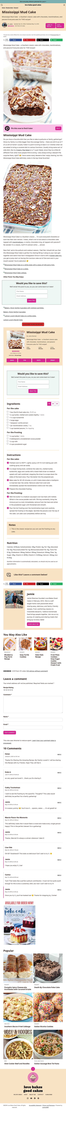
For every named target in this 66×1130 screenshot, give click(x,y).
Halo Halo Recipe (39, 656)
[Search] (2, 5)
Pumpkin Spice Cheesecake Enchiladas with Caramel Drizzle (17, 988)
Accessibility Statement (35, 1105)
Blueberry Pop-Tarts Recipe (8, 657)
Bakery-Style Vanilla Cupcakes (14, 312)
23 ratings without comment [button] (37, 671)
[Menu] (64, 5)
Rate (39, 360)
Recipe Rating (8, 687)
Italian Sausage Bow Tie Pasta (46, 1063)
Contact (41, 1094)
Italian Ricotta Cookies (43, 1026)
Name (6, 717)
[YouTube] (31, 1098)
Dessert (16, 7)
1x (49, 404)
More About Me (33, 624)
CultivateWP (45, 1107)
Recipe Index (9, 7)
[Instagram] (27, 1098)
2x (53, 404)
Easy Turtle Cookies (24, 656)
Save (12, 360)
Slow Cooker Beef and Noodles (17, 1063)
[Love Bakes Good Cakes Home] (33, 5)
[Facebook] (35, 1098)
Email (6, 724)
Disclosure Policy (55, 34)
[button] (8, 26)
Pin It (58, 128)
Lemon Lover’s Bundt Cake (13, 320)
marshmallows (17, 242)
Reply (59, 754)
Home (3, 7)
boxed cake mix (55, 256)
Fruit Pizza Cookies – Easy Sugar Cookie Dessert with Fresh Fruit (56, 660)
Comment (7, 695)
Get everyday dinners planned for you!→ (33, 1)
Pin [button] (24, 360)
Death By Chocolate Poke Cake (47, 987)
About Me (32, 1094)
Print (52, 360)
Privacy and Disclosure (49, 1105)
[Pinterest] (38, 1098)
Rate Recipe (59, 25)
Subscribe (48, 1094)
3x (57, 404)
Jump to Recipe (49, 25)
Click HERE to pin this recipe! (33, 324)
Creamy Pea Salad (23, 150)
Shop (25, 1094)
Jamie (11, 24)
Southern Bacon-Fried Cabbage (17, 1026)
